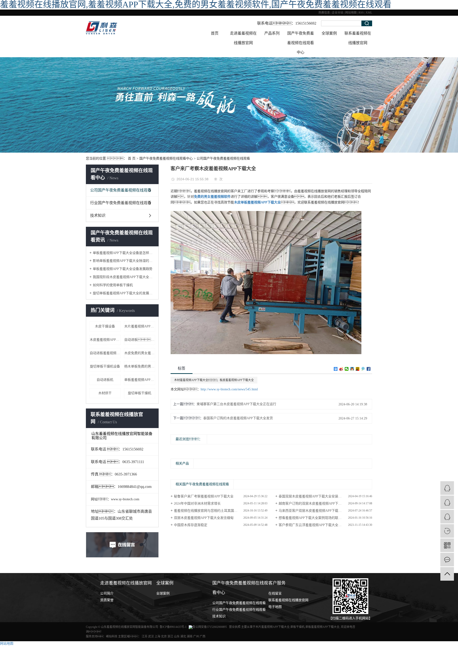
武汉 (151, 636)
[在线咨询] (447, 502)
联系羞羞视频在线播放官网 (357, 38)
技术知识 (97, 215)
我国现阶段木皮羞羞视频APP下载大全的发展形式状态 (124, 277)
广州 (196, 636)
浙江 (170, 636)
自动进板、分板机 (139, 339)
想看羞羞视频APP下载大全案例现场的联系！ (315, 518)
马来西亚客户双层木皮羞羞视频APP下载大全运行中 (317, 510)
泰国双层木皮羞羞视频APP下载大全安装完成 (312, 496)
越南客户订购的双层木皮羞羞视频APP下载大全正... (316, 503)
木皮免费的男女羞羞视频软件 (139, 353)
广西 (202, 636)
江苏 (144, 636)
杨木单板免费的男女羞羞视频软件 (139, 366)
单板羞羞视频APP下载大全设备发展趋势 (122, 269)
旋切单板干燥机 (139, 393)
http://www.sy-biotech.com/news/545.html (229, 389)
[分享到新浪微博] (341, 369)
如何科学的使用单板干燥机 (113, 285)
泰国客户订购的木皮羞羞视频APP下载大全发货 (238, 418)
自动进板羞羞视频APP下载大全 (105, 353)
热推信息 (324, 12)
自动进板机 (105, 380)
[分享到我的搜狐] (358, 369)
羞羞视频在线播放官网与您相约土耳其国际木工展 (210, 510)
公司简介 (107, 593)
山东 (177, 636)
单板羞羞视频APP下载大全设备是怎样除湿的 (124, 253)
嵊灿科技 (111, 636)
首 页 (131, 158)
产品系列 (272, 33)
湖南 (190, 636)
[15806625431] (447, 531)
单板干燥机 (297, 627)
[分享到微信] (347, 369)
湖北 (183, 636)
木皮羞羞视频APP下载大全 (105, 339)
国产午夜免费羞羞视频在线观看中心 (300, 42)
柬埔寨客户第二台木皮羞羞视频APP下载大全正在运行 (236, 404)
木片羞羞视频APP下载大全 (272, 627)
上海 (157, 636)
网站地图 (351, 12)
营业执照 (235, 627)
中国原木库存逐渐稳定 (190, 525)
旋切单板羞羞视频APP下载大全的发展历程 (124, 293)
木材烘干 (105, 393)
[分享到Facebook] (369, 369)
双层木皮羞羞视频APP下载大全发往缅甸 (204, 518)
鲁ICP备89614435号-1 (173, 627)
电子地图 (275, 607)
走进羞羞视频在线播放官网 (243, 38)
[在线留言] (447, 559)
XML (369, 12)
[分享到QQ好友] (352, 369)
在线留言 (275, 593)
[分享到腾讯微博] (363, 369)
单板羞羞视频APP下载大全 (322, 627)
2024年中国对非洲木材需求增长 (197, 503)
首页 (215, 33)
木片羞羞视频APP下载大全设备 (139, 326)
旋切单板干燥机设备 (105, 366)
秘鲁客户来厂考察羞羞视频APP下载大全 (204, 496)
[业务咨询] (447, 488)
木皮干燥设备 (105, 326)
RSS (361, 12)
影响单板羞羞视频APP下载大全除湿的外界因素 (124, 261)
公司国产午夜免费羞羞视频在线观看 (223, 158)
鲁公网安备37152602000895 (210, 627)
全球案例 (329, 33)
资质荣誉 (107, 600)
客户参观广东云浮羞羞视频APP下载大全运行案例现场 (318, 525)
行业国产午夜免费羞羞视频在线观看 (120, 203)
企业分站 (337, 12)
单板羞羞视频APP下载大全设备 (139, 380)
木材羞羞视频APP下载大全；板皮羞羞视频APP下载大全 (214, 380)
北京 (164, 636)
